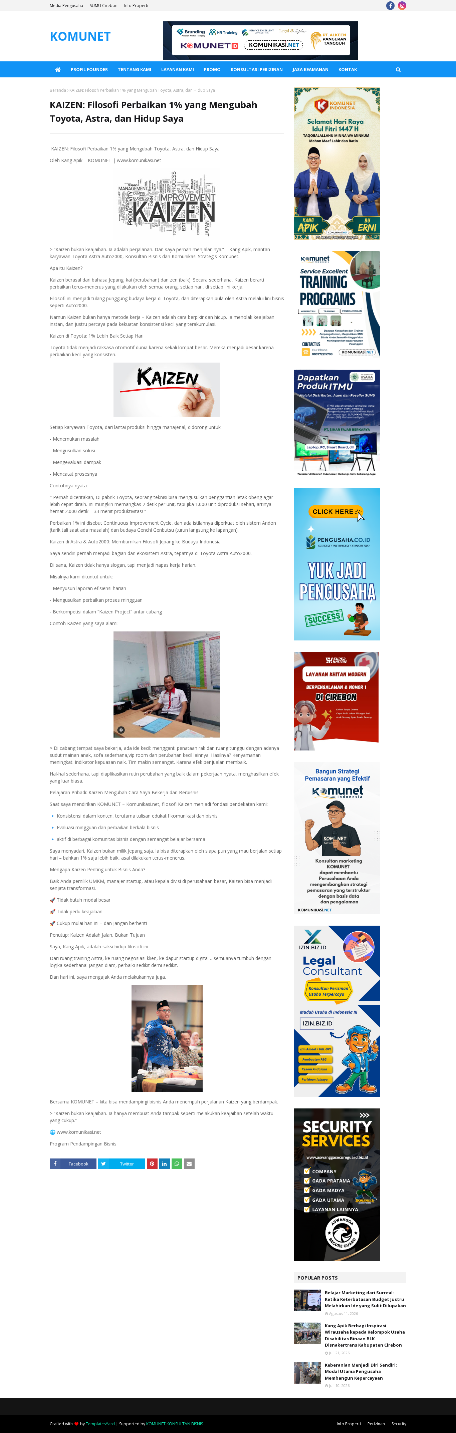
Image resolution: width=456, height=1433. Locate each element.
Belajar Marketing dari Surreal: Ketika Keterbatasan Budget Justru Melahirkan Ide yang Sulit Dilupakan (365, 1299)
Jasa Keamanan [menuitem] (310, 69)
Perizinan (376, 1424)
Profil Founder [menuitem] (89, 69)
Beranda (58, 90)
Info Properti (136, 5)
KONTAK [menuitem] (347, 69)
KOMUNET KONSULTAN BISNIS (174, 1424)
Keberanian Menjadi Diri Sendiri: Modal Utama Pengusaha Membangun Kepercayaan (361, 1371)
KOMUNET (80, 36)
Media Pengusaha (66, 5)
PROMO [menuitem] (212, 69)
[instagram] (402, 5)
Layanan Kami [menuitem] (177, 69)
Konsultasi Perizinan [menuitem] (257, 69)
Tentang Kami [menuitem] (134, 69)
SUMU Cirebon (104, 5)
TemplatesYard (100, 1424)
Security (399, 1424)
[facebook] (390, 5)
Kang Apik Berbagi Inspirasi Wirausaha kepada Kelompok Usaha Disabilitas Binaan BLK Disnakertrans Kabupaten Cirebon (365, 1335)
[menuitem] (58, 69)
